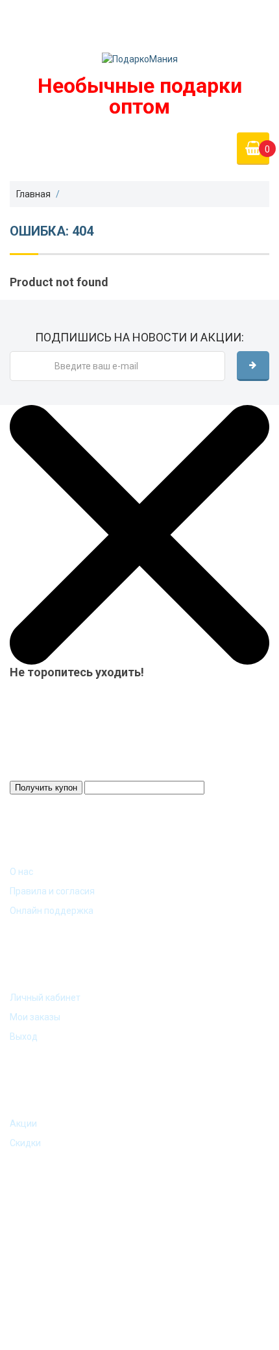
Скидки (25, 1143)
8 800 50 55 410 (47, 23)
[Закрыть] (139, 534)
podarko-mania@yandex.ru (65, 11)
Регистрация (218, 20)
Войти (233, 11)
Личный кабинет (45, 997)
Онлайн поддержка (51, 910)
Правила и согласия (52, 891)
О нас (21, 871)
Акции (23, 1123)
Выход (24, 1036)
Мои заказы (35, 1017)
